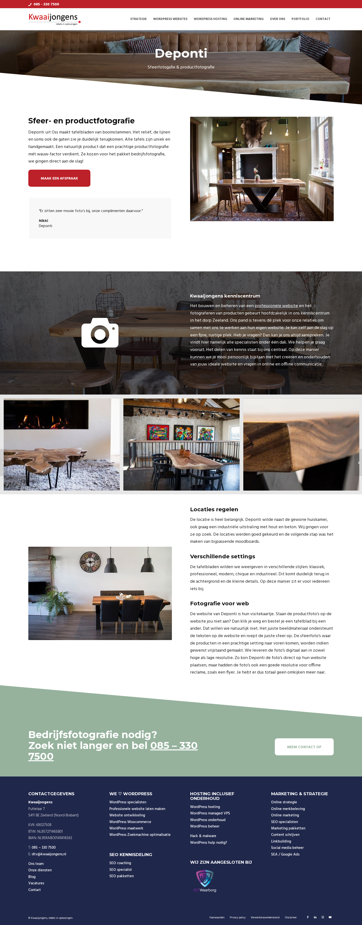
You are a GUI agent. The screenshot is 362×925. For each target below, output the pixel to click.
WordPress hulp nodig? (208, 843)
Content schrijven (285, 835)
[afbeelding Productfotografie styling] (63, 446)
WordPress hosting (205, 807)
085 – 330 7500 (44, 848)
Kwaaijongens (39, 918)
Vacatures (36, 883)
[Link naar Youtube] (330, 917)
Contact (34, 890)
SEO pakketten (121, 876)
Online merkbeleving (288, 809)
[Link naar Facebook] (308, 917)
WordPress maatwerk (126, 828)
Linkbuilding (281, 841)
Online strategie (284, 802)
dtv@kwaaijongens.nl (49, 854)
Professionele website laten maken (137, 809)
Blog (31, 877)
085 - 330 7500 (46, 4)
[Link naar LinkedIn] (315, 917)
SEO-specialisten (284, 822)
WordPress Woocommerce (130, 822)
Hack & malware (203, 836)
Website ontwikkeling (127, 815)
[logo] (55, 19)
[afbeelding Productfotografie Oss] (183, 446)
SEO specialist (120, 870)
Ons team (36, 864)
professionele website (276, 306)
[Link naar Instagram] (322, 917)
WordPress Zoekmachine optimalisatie (140, 835)
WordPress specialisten (127, 802)
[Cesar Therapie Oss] (358, 462)
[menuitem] (138, 19)
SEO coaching (120, 863)
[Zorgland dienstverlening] (4, 462)
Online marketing (285, 815)
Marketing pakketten (288, 828)
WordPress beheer (204, 826)
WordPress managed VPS (210, 813)
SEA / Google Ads (285, 855)
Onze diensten (40, 870)
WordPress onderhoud (208, 820)
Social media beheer (287, 848)
